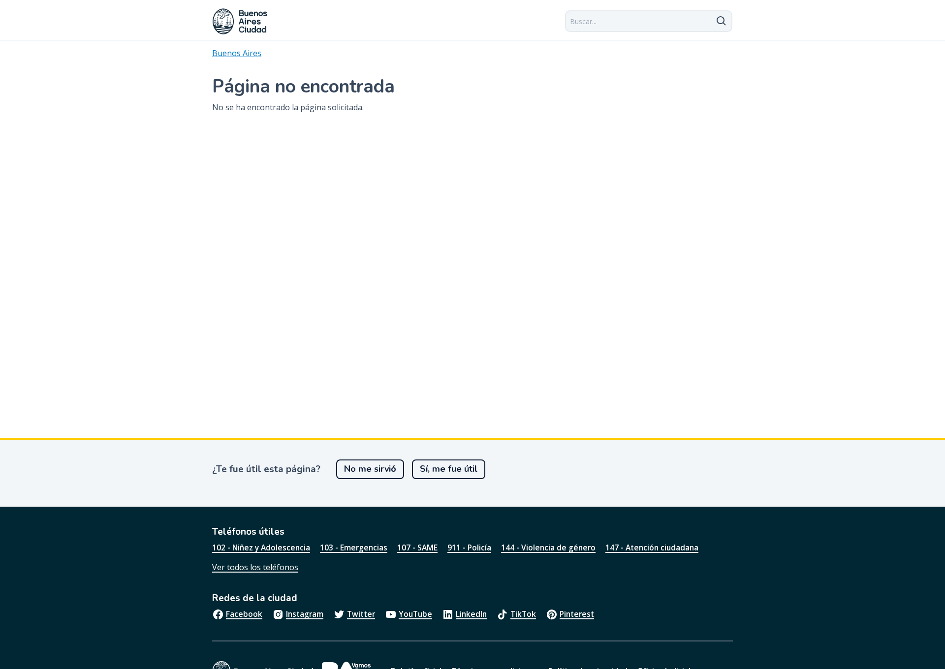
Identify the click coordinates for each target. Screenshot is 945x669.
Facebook (244, 613)
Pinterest (577, 613)
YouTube (415, 613)
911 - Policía (469, 547)
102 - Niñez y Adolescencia (261, 547)
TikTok (523, 613)
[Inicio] (240, 21)
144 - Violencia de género (548, 547)
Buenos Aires (236, 53)
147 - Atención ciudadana (651, 547)
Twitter (361, 613)
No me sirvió (370, 469)
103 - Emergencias (353, 547)
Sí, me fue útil (448, 469)
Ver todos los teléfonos (255, 567)
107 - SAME (417, 547)
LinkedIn (471, 613)
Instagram (304, 613)
